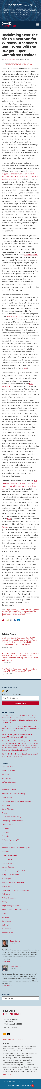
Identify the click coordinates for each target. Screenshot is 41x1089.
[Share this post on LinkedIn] (18, 620)
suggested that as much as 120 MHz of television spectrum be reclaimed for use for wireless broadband (20, 176)
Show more (6, 961)
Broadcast (20, 5)
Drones (4, 813)
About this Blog (7, 767)
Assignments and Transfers (11, 786)
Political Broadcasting (9, 898)
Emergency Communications (12, 821)
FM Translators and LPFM (11, 840)
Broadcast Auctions (9, 790)
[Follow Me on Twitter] (7, 690)
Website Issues (7, 933)
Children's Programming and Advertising (16, 801)
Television (28, 64)
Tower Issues (6, 921)
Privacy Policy (8, 1039)
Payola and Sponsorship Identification (15, 890)
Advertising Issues (8, 770)
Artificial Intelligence (9, 782)
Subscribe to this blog (12, 695)
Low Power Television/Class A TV (13, 871)
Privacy (4, 902)
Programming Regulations (11, 906)
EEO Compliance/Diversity (11, 817)
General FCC (6, 844)
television (21, 615)
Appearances (6, 778)
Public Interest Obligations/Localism (15, 909)
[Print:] (3, 620)
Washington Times (15, 316)
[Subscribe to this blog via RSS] (3, 690)
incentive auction (25, 609)
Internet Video (7, 863)
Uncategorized (7, 929)
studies (5, 527)
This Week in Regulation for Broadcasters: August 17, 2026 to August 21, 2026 (19, 670)
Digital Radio (6, 805)
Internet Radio (7, 859)
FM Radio (5, 836)
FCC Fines (5, 832)
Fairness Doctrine (8, 824)
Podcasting (6, 894)
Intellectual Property (9, 855)
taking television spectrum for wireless (17, 614)
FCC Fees (5, 828)
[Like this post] (15, 620)
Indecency (5, 852)
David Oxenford (9, 60)
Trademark (5, 925)
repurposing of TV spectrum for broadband (19, 612)
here (25, 368)
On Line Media (7, 886)
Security (5, 913)
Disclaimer (20, 1039)
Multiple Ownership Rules (11, 875)
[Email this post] (7, 620)
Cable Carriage (7, 797)
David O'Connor (16, 966)
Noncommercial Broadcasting (13, 882)
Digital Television (15, 63)
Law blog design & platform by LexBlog (19, 1085)
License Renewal (8, 867)
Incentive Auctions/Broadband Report (15, 63)
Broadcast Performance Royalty (13, 794)
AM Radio (5, 774)
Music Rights (6, 879)
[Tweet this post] (11, 620)
